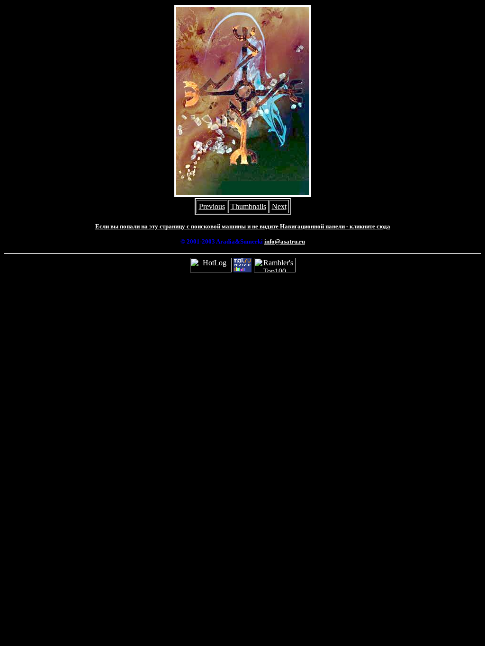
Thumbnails (248, 206)
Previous (212, 206)
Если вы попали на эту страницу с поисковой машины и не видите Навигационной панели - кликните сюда (242, 226)
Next (279, 206)
